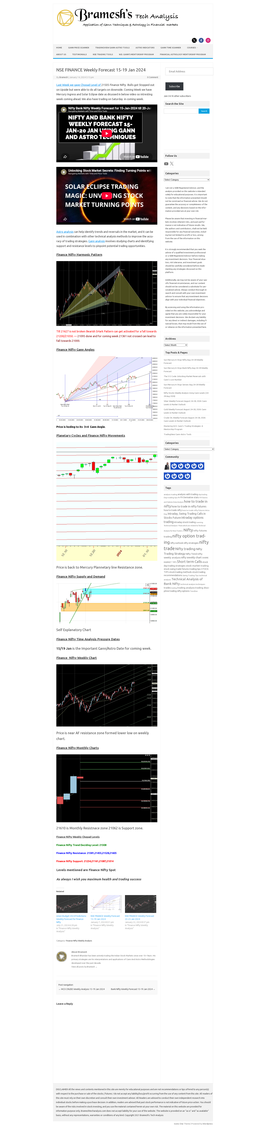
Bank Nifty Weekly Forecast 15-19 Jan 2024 (133, 989)
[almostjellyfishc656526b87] (180, 467)
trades (167, 587)
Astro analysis (64, 231)
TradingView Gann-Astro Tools (112, 48)
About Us (61, 54)
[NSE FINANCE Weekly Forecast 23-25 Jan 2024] (140, 904)
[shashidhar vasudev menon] (194, 467)
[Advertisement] (187, 133)
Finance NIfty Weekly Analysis (79, 941)
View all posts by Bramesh (84, 967)
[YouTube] (166, 163)
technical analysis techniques (192, 584)
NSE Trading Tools (103, 54)
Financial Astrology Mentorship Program (183, 54)
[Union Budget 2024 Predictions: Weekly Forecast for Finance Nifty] (72, 904)
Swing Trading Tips (191, 575)
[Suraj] (187, 477)
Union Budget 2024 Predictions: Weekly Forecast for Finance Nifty (71, 919)
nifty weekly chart (191, 557)
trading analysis (186, 587)
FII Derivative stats (189, 497)
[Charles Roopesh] (174, 477)
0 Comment (152, 77)
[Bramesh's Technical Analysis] (117, 27)
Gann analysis (96, 241)
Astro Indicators (145, 48)
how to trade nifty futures (193, 510)
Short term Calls (189, 561)
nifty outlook (176, 543)
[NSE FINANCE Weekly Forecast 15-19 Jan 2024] (106, 904)
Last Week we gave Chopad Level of (78, 84)
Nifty (188, 530)
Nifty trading (185, 549)
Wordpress (208, 1124)
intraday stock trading (185, 522)
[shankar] (180, 477)
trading (174, 588)
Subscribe (174, 86)
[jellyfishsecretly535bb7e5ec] (174, 467)
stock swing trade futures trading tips (182, 569)
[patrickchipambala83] (167, 467)
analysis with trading (188, 494)
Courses (191, 48)
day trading (202, 494)
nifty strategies (191, 543)
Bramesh (63, 77)
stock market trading (197, 565)
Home (59, 48)
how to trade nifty (173, 510)
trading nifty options (179, 591)
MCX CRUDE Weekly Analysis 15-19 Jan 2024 (81, 989)
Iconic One (178, 1124)
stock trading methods (180, 572)
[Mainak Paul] (187, 467)
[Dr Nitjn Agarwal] (200, 467)
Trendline (194, 591)
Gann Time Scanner (171, 48)
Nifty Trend (191, 554)
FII (179, 497)
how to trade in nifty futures (188, 506)
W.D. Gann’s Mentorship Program (136, 54)
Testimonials (79, 54)
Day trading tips (170, 497)
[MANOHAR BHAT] (167, 477)
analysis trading (170, 494)
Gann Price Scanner (78, 48)
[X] (171, 163)
